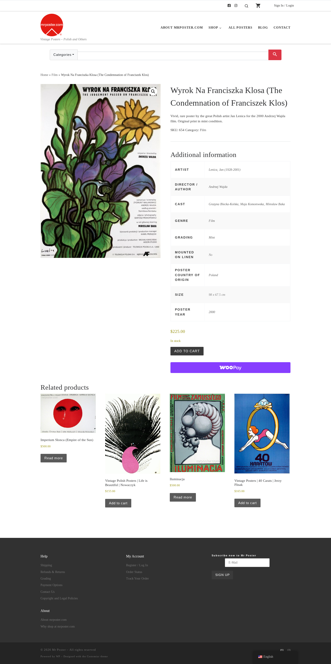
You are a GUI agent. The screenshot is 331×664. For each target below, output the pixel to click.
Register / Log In (137, 565)
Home (44, 75)
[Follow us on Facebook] (229, 5)
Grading (46, 578)
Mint (212, 237)
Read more (53, 458)
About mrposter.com (54, 619)
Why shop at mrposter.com (58, 626)
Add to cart (187, 351)
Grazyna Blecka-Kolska (223, 204)
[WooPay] (230, 367)
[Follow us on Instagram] (235, 5)
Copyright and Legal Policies (59, 598)
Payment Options (51, 585)
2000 (212, 312)
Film (55, 75)
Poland (213, 275)
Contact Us (47, 592)
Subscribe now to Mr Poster (234, 555)
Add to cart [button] (118, 503)
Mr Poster (59, 649)
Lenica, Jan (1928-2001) (224, 169)
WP (58, 656)
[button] (153, 91)
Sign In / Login (284, 5)
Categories (62, 55)
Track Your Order (137, 578)
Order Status (134, 572)
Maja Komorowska (252, 204)
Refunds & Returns (53, 572)
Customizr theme (97, 656)
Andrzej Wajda (218, 187)
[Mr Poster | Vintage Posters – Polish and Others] (52, 24)
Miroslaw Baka (275, 204)
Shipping (46, 565)
